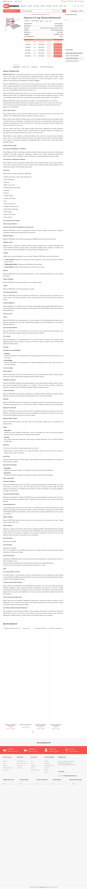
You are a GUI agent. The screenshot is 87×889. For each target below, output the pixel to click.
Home (25, 14)
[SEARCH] (64, 11)
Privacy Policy (20, 765)
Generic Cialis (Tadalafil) (72, 58)
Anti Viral (46, 761)
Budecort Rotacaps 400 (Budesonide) (10, 725)
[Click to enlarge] (5, 29)
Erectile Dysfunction (48, 765)
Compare (27, 20)
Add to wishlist (35, 20)
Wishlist (32, 767)
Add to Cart (58, 44)
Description (16, 67)
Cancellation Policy (21, 761)
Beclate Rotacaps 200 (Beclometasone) (41, 725)
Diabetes (46, 772)
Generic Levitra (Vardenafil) (72, 55)
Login (32, 761)
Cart (32, 763)
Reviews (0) (34, 67)
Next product (49, 14)
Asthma (29, 14)
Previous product (47, 14)
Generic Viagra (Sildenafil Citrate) (74, 53)
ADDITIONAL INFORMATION (46, 67)
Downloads (33, 765)
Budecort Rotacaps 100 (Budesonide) (55, 725)
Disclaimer (5, 765)
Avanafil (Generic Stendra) (72, 61)
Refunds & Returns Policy (22, 763)
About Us (5, 761)
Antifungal (46, 763)
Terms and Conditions (8, 767)
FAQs (4, 763)
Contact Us (5, 770)
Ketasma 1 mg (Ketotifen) (26, 724)
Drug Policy (19, 767)
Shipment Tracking (35, 770)
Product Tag (25, 67)
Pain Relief (46, 767)
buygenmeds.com (43, 887)
